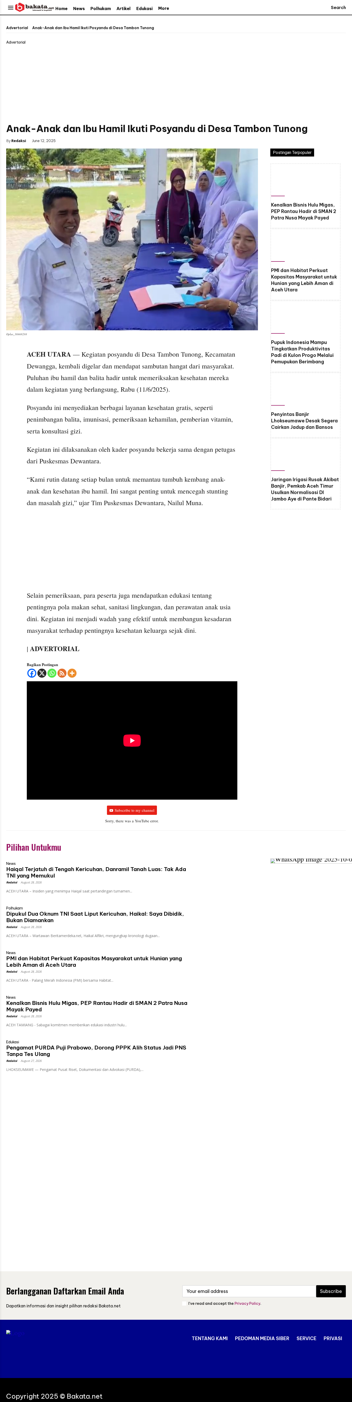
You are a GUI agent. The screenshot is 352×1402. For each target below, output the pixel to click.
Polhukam (14, 908)
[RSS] (61, 673)
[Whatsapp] (51, 673)
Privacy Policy (247, 1303)
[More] (72, 673)
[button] (333, 7)
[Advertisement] (176, 83)
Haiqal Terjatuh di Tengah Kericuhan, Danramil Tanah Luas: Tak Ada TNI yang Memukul (96, 872)
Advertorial (17, 28)
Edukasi (12, 1042)
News (11, 863)
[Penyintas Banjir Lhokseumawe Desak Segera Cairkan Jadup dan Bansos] (305, 390)
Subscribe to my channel (134, 810)
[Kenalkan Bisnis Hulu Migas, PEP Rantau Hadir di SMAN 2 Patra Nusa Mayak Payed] (305, 181)
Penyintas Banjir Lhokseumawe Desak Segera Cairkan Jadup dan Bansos (304, 420)
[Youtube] (339, 1360)
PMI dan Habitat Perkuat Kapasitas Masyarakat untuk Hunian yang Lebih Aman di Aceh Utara (304, 280)
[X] (41, 673)
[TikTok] (323, 1360)
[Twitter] (79, 140)
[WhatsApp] (91, 140)
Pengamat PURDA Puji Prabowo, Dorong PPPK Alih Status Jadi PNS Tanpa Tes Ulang (96, 1050)
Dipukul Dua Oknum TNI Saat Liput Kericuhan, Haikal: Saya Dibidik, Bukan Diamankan (95, 917)
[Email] (103, 140)
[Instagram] (308, 1360)
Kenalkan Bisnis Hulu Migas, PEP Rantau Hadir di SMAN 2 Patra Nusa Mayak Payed (303, 211)
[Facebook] (68, 140)
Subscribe (331, 1291)
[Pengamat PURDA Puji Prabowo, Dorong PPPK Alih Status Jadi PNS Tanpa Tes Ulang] (226, 1052)
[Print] (115, 140)
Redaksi (18, 140)
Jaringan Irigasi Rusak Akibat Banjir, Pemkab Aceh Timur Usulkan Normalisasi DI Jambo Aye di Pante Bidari (305, 489)
